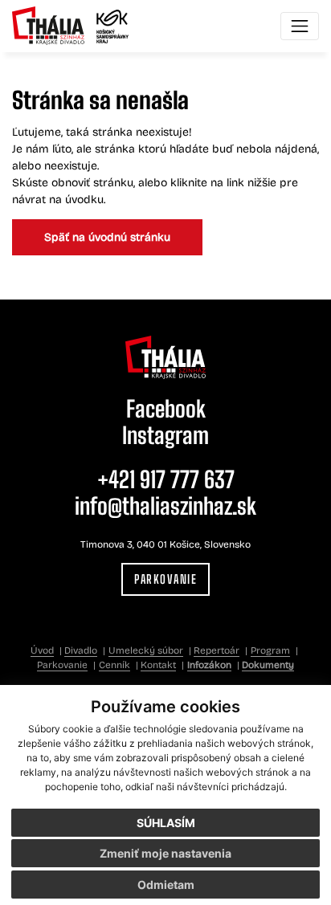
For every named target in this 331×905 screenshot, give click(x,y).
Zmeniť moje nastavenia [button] (165, 853)
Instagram (165, 435)
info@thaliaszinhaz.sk (165, 506)
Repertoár (216, 650)
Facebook (166, 408)
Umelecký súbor (145, 650)
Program (270, 650)
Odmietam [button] (165, 884)
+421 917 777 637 (166, 479)
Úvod (42, 650)
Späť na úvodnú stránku (107, 237)
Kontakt (158, 665)
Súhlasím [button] (166, 823)
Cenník (114, 665)
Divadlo (80, 650)
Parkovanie (165, 579)
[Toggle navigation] (300, 26)
